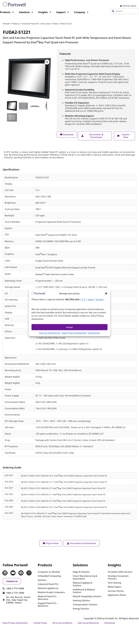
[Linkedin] (4, 572)
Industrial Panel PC (30, 23)
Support (61, 12)
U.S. (84, 299)
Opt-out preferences (49, 333)
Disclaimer (109, 622)
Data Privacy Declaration (74, 333)
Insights (43, 12)
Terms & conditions (62, 622)
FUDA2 (55, 23)
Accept (69, 327)
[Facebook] (20, 572)
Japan (91, 299)
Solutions (24, 12)
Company (79, 12)
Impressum (94, 333)
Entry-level (45, 23)
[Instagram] (28, 572)
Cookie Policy (40, 622)
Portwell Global (129, 5)
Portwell (6, 23)
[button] (106, 293)
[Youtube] (12, 572)
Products (16, 23)
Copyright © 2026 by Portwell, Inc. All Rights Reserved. (111, 618)
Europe (99, 299)
